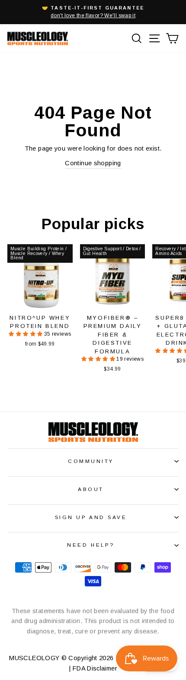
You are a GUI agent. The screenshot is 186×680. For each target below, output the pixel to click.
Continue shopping (93, 163)
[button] (26, 334)
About (91, 489)
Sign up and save (91, 517)
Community (91, 461)
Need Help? (90, 545)
